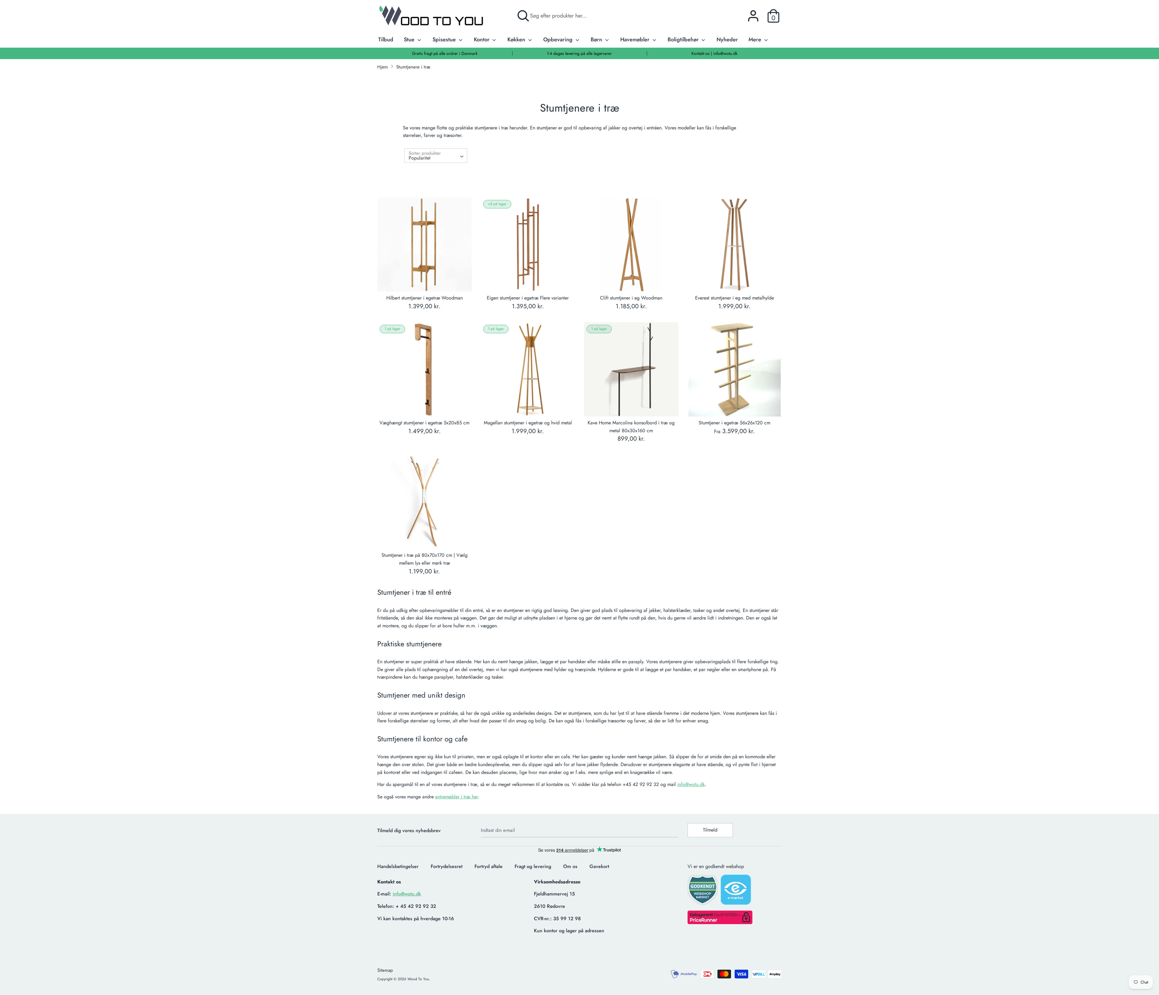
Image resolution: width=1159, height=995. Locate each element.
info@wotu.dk (691, 784)
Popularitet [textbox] (419, 157)
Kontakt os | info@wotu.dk (714, 53)
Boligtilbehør (684, 39)
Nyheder (727, 39)
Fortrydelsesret (446, 866)
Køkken (517, 39)
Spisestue (445, 39)
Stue (410, 39)
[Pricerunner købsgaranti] (720, 922)
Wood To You (418, 979)
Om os (570, 866)
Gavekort (599, 866)
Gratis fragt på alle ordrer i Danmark (444, 53)
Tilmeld (710, 829)
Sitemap (385, 970)
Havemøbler (635, 39)
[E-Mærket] (736, 891)
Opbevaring (558, 39)
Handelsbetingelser (398, 866)
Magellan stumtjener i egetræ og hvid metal (528, 422)
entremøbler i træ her (456, 796)
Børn (597, 39)
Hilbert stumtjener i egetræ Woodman (424, 297)
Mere (756, 39)
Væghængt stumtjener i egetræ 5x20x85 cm (424, 422)
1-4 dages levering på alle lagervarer (579, 53)
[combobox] (435, 155)
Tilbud (385, 39)
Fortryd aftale (488, 866)
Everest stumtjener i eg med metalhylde (734, 297)
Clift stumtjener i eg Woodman (631, 297)
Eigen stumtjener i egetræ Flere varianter (528, 297)
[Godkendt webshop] (703, 892)
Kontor (482, 39)
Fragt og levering (533, 866)
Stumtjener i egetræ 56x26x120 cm (734, 422)
